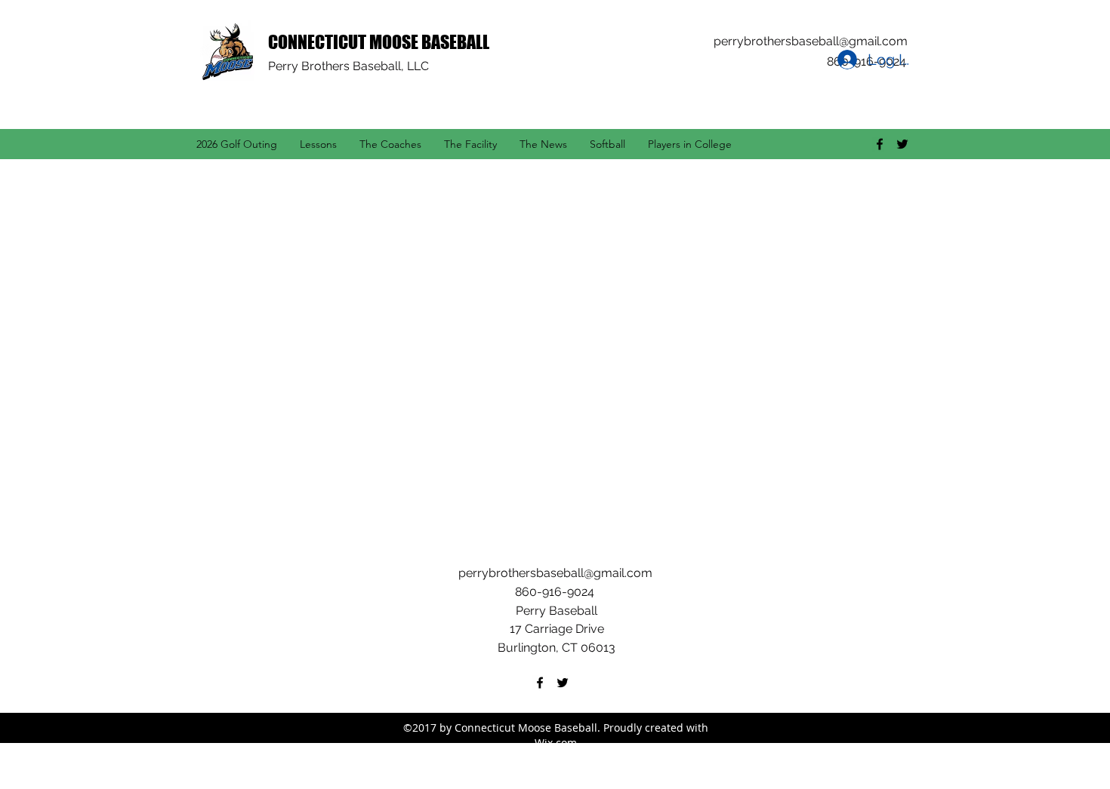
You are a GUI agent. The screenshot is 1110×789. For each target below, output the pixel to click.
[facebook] (879, 144)
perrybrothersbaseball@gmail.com (811, 41)
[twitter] (902, 144)
